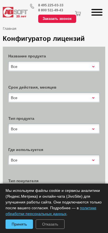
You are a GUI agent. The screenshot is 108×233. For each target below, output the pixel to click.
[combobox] (54, 67)
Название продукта (27, 56)
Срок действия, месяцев (32, 87)
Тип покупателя (23, 181)
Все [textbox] (14, 66)
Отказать (50, 224)
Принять (19, 224)
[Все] (54, 66)
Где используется (25, 149)
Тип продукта (21, 118)
